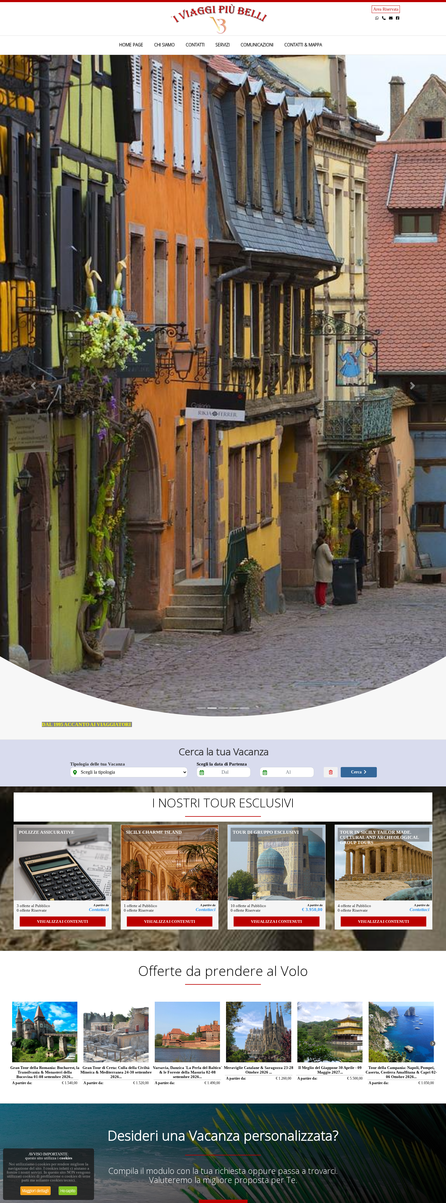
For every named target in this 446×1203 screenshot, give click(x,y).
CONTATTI (195, 45)
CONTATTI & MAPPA (303, 45)
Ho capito (67, 1190)
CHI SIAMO (164, 45)
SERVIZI (222, 45)
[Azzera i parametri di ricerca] (331, 772)
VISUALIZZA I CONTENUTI (62, 921)
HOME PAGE (131, 45)
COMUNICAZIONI (257, 45)
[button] (33, 385)
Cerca (356, 772)
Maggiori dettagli (35, 1190)
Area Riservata (385, 9)
